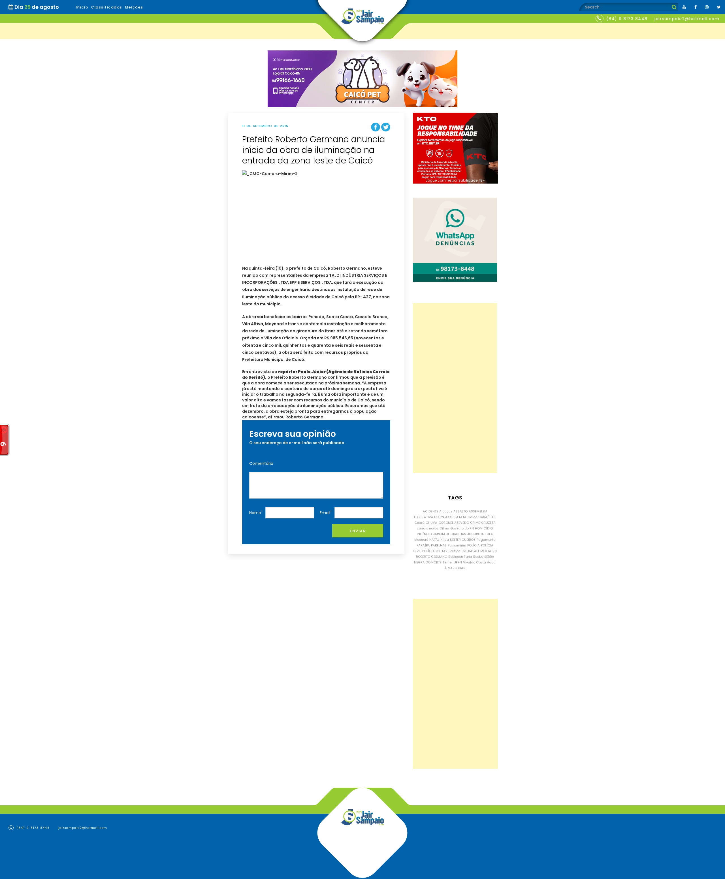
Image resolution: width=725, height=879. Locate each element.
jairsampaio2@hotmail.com (686, 19)
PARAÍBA (423, 545)
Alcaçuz (445, 511)
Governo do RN (462, 528)
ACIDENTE (430, 511)
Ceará (419, 522)
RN (494, 551)
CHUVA (431, 522)
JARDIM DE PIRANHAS (449, 534)
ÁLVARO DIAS (455, 568)
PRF (464, 551)
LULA (489, 534)
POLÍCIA (473, 545)
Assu (449, 517)
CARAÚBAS (487, 517)
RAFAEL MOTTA (479, 551)
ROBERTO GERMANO (431, 556)
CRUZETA (488, 522)
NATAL (434, 539)
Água (491, 562)
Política (454, 551)
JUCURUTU (475, 534)
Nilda (444, 539)
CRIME (475, 522)
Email (326, 513)
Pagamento (486, 539)
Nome (256, 513)
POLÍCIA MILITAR (434, 551)
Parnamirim (457, 545)
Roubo (478, 556)
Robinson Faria (460, 556)
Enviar (358, 531)
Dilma (444, 528)
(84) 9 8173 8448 (627, 19)
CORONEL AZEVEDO (453, 522)
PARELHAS (439, 545)
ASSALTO (460, 511)
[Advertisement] (455, 388)
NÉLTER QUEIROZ (462, 539)
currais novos (428, 528)
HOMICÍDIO (484, 528)
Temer (448, 562)
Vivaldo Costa (474, 562)
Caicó (472, 517)
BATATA (460, 517)
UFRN (458, 562)
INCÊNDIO (424, 534)
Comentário (261, 463)
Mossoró (421, 539)
